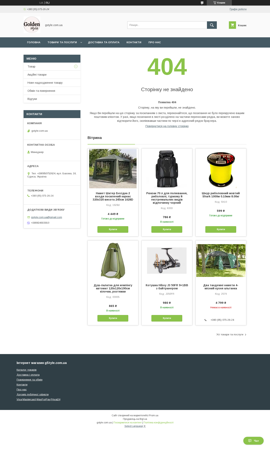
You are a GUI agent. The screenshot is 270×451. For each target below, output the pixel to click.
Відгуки (32, 98)
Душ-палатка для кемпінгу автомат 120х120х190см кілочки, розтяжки (113, 288)
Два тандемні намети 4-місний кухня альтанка (220, 287)
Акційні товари (36, 74)
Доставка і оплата (28, 374)
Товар (31, 66)
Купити (113, 229)
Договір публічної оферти (33, 394)
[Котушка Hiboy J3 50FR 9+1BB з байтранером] (167, 260)
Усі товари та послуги (229, 334)
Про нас (154, 42)
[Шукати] (212, 25)
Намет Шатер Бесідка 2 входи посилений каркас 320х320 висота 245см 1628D (113, 196)
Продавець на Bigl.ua (135, 419)
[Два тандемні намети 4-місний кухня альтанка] (221, 260)
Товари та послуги (62, 42)
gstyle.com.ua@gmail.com (46, 217)
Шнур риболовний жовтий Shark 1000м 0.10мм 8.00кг (221, 195)
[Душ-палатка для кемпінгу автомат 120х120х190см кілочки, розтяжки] (113, 260)
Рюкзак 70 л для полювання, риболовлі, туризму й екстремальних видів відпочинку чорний (166, 198)
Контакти (134, 42)
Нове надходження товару (45, 82)
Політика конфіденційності (158, 422)
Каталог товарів (27, 369)
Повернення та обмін (29, 379)
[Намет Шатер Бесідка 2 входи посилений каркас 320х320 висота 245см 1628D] (113, 168)
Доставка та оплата (103, 42)
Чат (256, 440)
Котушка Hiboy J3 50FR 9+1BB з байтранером (167, 287)
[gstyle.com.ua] (32, 32)
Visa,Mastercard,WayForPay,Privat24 (38, 399)
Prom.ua (153, 415)
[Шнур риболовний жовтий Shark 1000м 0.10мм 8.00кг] (221, 168)
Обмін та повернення (41, 90)
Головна (33, 42)
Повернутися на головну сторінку (167, 126)
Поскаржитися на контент (127, 422)
